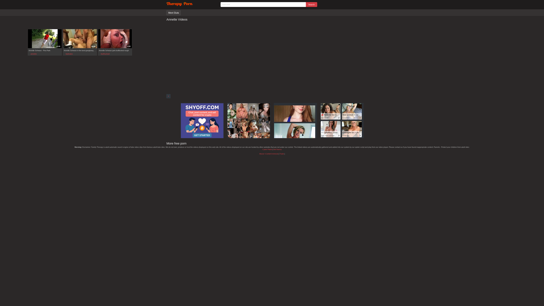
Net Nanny (277, 149)
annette (34, 54)
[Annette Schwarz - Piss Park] (45, 39)
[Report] (29, 46)
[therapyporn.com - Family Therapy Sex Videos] (179, 5)
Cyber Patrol (267, 149)
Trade (282, 154)
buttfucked (105, 54)
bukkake (69, 54)
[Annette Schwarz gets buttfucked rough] (115, 39)
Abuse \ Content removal (268, 154)
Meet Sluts (173, 13)
